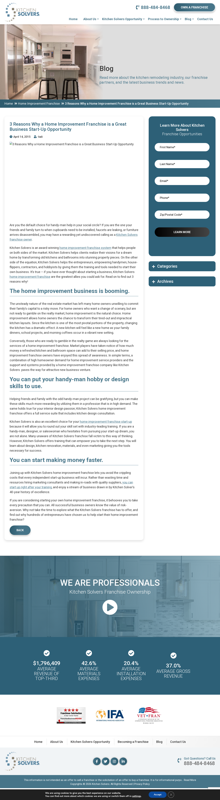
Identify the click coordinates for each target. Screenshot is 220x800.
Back (20, 530)
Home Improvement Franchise (39, 103)
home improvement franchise (30, 276)
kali (40, 136)
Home (73, 19)
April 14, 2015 (21, 136)
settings (136, 796)
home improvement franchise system (85, 248)
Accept (157, 794)
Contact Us (205, 19)
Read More (190, 780)
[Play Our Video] (110, 608)
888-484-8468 (155, 7)
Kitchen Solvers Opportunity (122, 19)
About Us (89, 19)
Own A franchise (194, 7)
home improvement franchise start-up (106, 421)
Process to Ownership (163, 19)
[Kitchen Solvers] (22, 7)
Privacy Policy (142, 784)
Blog (188, 19)
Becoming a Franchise (133, 742)
